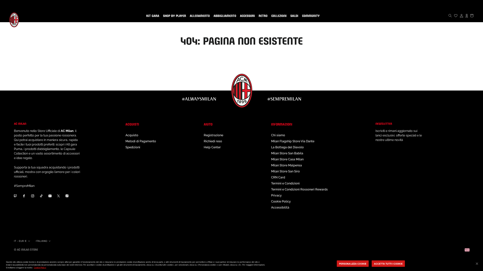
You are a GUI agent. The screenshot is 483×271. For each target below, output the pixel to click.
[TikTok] (41, 195)
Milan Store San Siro (285, 171)
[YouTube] (50, 195)
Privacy (276, 195)
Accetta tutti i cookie (388, 263)
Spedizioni (132, 147)
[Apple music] (66, 195)
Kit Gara (152, 16)
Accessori (246, 16)
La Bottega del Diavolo (287, 147)
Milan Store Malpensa (286, 165)
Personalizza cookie (352, 263)
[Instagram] (32, 195)
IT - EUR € (20, 241)
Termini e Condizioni (285, 183)
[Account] (461, 15)
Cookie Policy (281, 201)
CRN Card (278, 177)
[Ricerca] (450, 15)
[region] (241, 264)
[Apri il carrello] (472, 15)
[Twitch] (15, 195)
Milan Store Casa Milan (287, 159)
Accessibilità (280, 207)
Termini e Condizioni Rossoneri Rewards (299, 189)
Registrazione (213, 135)
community (310, 16)
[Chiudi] (477, 264)
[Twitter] (58, 195)
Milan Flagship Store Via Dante (292, 141)
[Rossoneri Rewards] (466, 15)
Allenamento (199, 16)
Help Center (212, 147)
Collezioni (278, 16)
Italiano (41, 241)
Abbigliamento (224, 16)
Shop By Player (174, 16)
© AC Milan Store (26, 249)
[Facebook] (23, 195)
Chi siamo (278, 135)
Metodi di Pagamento (140, 141)
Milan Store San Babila (287, 153)
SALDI (293, 16)
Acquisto (131, 135)
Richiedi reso (213, 141)
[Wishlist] (456, 15)
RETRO (262, 16)
